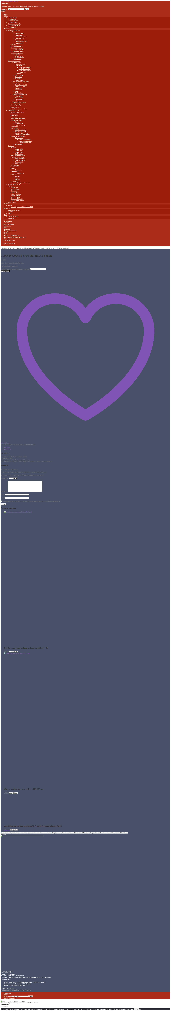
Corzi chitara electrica (25, 70)
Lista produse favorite (14, 210)
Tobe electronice (19, 57)
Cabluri (13, 147)
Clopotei (17, 54)
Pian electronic (19, 49)
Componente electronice (18, 155)
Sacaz (16, 91)
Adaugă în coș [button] (13, 651)
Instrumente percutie (17, 53)
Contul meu (7, 208)
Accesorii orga (15, 101)
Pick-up (17, 122)
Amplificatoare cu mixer (25, 141)
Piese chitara (18, 78)
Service (10, 205)
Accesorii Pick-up (20, 125)
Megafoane (14, 126)
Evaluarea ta (5, 478)
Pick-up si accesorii (16, 120)
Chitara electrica (12, 22)
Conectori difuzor (20, 160)
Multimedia (14, 175)
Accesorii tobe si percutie (18, 102)
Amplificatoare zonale (25, 142)
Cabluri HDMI (19, 152)
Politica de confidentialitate (11, 235)
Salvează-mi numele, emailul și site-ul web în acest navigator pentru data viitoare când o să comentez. (31, 501)
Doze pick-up (19, 123)
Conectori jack (19, 162)
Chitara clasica (12, 19)
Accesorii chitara (16, 62)
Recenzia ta (4, 491)
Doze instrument (16, 106)
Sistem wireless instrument (22, 134)
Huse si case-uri (19, 80)
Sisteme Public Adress (17, 112)
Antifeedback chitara (38, 248)
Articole (6, 222)
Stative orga (14, 191)
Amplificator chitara (20, 64)
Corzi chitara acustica (25, 67)
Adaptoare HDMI (20, 158)
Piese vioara (18, 89)
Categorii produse (9, 224)
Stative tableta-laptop (17, 199)
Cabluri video (19, 154)
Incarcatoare (14, 167)
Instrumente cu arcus (17, 46)
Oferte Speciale (12, 202)
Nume (3, 494)
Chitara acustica (12, 17)
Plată (5, 215)
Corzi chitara (18, 65)
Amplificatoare (19, 138)
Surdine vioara (19, 93)
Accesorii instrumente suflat (19, 94)
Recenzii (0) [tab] (7, 449)
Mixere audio (18, 144)
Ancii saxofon (19, 98)
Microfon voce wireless (21, 133)
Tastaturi (17, 179)
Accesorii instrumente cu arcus (20, 81)
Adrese (10, 213)
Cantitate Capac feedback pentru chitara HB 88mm (15, 269)
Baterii (13, 168)
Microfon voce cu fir (21, 131)
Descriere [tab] (7, 447)
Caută (26, 9)
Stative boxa (14, 187)
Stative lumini (15, 192)
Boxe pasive (14, 114)
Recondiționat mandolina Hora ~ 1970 (22, 207)
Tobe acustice (19, 56)
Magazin (6, 203)
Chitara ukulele (12, 27)
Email (3, 498)
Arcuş (16, 83)
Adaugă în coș (5, 271)
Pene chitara (18, 77)
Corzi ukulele (22, 72)
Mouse (17, 178)
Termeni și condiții (13, 216)
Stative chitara (15, 189)
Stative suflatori (15, 197)
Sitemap (6, 239)
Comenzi (10, 211)
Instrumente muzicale (14, 30)
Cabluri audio (19, 149)
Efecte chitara (19, 75)
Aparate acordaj (15, 104)
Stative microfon (16, 194)
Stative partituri (15, 195)
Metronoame (15, 107)
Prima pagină (8, 221)
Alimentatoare (15, 165)
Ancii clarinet (19, 96)
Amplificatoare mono (24, 139)
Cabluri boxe (18, 150)
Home (6, 14)
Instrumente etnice (16, 59)
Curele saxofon (19, 99)
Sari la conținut (14, 1)
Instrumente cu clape (17, 48)
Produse (6, 29)
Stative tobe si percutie (17, 200)
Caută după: (4, 9)
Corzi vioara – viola (20, 86)
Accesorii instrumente (14, 61)
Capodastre (18, 73)
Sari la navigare (5, 1)
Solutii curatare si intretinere (19, 109)
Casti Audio (14, 117)
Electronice (11, 146)
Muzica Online (5, 3)
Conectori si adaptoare (17, 157)
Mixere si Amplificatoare (18, 136)
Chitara (6, 16)
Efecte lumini (15, 171)
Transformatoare (16, 181)
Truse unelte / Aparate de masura (20, 183)
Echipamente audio (13, 110)
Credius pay (11, 218)
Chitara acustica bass (14, 20)
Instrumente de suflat (17, 51)
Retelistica (18, 163)
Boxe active (14, 115)
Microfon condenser (20, 130)
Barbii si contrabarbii (21, 85)
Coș (5, 227)
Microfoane (14, 128)
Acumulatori (18, 170)
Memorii (17, 176)
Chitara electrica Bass (14, 25)
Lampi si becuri (19, 173)
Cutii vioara (18, 88)
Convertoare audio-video (18, 118)
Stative (10, 186)
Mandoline (14, 45)
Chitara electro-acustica (14, 24)
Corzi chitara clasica (24, 69)
